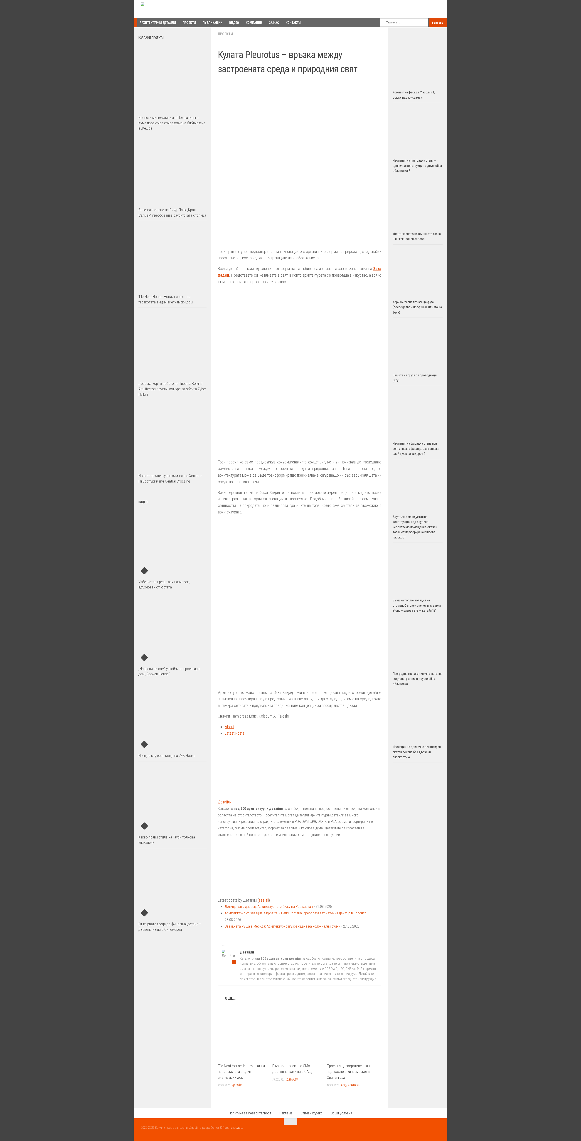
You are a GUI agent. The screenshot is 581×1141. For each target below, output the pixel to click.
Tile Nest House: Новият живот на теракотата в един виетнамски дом (241, 1071)
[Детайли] (246, 795)
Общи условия (341, 1113)
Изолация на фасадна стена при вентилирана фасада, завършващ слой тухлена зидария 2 (416, 448)
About (229, 726)
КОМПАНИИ (254, 23)
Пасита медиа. (232, 1128)
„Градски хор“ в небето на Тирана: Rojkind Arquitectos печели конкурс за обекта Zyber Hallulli (172, 388)
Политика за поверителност (250, 1113)
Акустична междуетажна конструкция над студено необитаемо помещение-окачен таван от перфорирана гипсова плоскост (415, 527)
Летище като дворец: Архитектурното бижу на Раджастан (269, 906)
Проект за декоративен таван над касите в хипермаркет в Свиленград (350, 1071)
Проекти (225, 34)
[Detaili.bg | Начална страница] (160, 9)
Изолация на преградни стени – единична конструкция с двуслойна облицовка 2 (417, 165)
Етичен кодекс (312, 1113)
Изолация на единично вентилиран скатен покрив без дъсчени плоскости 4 (417, 752)
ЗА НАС (274, 23)
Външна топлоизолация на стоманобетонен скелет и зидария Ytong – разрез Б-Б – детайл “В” (417, 605)
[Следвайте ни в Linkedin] (437, 1130)
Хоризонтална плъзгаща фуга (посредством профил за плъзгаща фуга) (417, 307)
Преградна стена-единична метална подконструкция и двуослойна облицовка (417, 679)
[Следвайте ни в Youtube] (429, 1130)
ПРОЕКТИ (189, 23)
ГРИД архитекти (351, 1085)
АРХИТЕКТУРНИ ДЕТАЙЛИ (158, 23)
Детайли (224, 802)
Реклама (286, 1113)
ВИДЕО (234, 23)
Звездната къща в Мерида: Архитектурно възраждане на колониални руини (282, 926)
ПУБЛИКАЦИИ (212, 23)
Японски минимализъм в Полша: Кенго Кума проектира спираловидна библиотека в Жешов (171, 122)
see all (264, 900)
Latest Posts (234, 733)
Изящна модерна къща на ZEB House (166, 755)
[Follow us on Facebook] (421, 1130)
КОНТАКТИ (293, 23)
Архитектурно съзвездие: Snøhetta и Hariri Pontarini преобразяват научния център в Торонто (295, 913)
